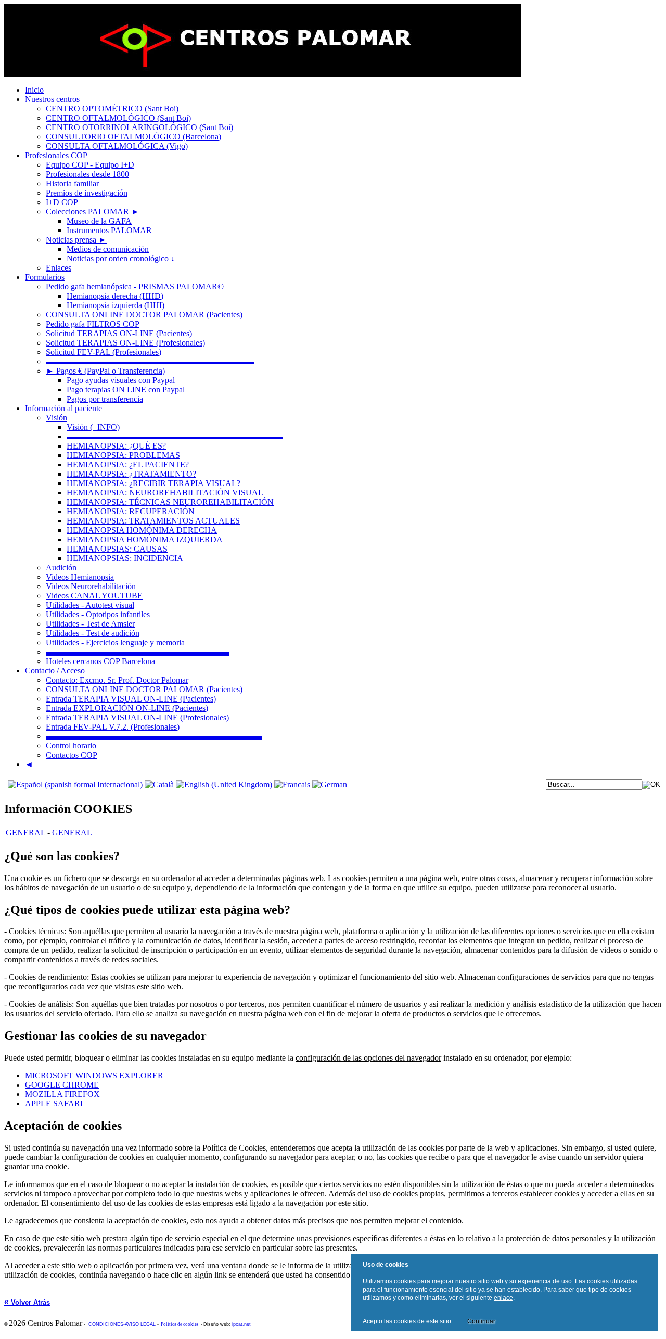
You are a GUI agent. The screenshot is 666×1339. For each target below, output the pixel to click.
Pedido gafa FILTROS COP (92, 324)
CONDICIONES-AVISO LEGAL (122, 1324)
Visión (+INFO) (93, 427)
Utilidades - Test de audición (92, 633)
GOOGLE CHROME (62, 1084)
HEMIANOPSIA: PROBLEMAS (123, 455)
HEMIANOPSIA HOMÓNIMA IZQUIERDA (145, 539)
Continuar (481, 1321)
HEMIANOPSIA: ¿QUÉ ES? (116, 445)
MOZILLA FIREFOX (62, 1094)
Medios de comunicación (108, 249)
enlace (503, 1298)
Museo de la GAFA (99, 220)
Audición (61, 567)
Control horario (71, 745)
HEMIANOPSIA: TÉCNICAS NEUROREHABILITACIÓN (170, 502)
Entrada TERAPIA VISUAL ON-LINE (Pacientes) (131, 698)
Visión (56, 417)
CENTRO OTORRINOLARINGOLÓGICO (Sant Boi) (139, 127)
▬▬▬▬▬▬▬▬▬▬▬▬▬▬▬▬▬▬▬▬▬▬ (137, 651)
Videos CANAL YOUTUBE (94, 595)
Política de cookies (180, 1324)
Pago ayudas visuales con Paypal (121, 380)
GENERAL (25, 832)
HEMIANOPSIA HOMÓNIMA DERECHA (142, 530)
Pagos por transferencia (105, 398)
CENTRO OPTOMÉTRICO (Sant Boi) (112, 108)
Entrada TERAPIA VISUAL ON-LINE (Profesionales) (137, 717)
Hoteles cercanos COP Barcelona (100, 661)
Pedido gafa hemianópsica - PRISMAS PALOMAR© (135, 286)
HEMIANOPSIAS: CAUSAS (117, 548)
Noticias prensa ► (76, 239)
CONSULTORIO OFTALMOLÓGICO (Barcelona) (133, 136)
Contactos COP (71, 754)
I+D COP (62, 202)
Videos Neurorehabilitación (91, 586)
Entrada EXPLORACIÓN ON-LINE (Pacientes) (127, 708)
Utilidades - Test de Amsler (90, 623)
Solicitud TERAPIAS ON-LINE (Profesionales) (125, 342)
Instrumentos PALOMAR (109, 230)
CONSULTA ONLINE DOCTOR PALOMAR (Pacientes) (144, 314)
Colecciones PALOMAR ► (92, 211)
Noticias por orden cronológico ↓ (121, 258)
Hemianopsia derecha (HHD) (115, 295)
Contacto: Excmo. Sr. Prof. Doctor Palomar (117, 679)
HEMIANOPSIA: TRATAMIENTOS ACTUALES (153, 520)
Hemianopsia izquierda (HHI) (115, 305)
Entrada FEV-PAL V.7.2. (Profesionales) (113, 726)
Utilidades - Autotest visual (90, 605)
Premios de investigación (86, 192)
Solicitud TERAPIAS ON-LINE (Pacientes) (119, 333)
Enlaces (58, 267)
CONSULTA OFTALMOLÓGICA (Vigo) (117, 146)
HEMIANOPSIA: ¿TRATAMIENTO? (131, 473)
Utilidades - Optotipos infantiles (98, 614)
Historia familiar (72, 183)
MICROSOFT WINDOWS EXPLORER (94, 1075)
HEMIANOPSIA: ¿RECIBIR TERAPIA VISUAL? (153, 483)
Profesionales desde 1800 (87, 174)
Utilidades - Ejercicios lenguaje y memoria (115, 642)
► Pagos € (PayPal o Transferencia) (105, 370)
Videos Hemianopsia (80, 576)
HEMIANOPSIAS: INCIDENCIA (125, 558)
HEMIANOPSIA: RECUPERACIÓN (131, 511)
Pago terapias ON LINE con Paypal (126, 389)
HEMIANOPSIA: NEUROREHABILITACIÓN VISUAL (165, 492)
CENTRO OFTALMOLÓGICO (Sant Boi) (118, 117)
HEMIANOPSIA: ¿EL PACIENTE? (128, 464)
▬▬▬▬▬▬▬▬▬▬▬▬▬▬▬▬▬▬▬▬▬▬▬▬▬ (150, 361)
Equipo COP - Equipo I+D (90, 164)
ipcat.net (241, 1324)
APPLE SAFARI (54, 1103)
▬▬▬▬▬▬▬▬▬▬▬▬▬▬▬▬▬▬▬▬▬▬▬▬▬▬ (175, 436)
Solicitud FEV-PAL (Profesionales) (103, 352)
